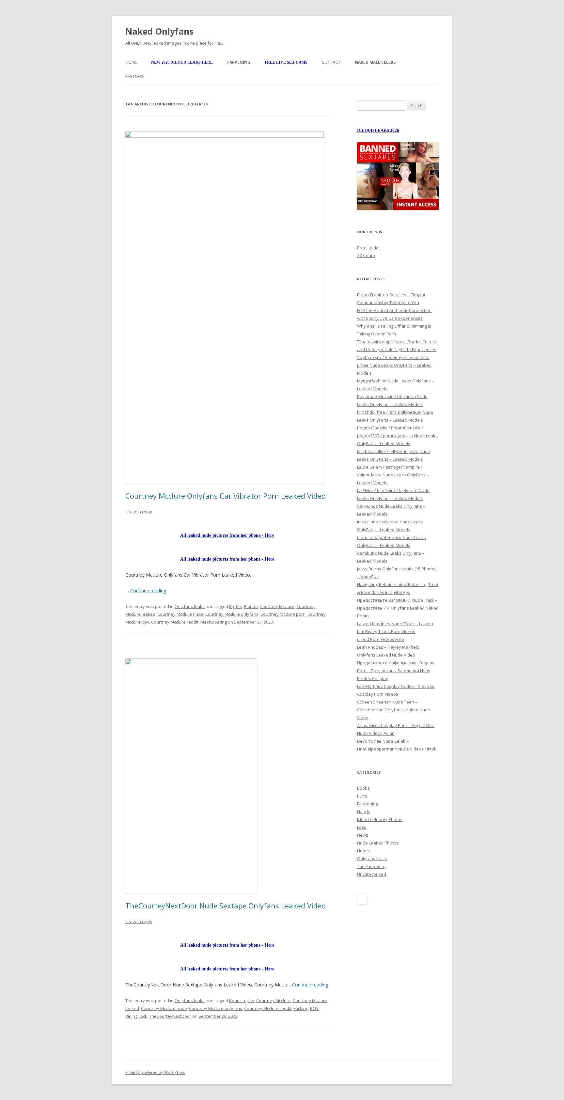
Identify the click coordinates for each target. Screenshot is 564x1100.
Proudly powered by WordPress (155, 1072)
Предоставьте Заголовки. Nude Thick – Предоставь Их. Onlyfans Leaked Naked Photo (398, 608)
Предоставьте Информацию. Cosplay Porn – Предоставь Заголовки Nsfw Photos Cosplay (395, 670)
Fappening (367, 804)
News (362, 835)
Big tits (235, 606)
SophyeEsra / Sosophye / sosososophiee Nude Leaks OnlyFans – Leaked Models (394, 365)
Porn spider (368, 248)
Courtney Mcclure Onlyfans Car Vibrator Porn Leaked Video (225, 496)
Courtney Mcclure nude (180, 614)
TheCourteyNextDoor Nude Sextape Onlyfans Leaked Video (225, 905)
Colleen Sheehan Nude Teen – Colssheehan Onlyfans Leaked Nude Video (393, 709)
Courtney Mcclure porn (283, 614)
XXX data (366, 255)
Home (131, 62)
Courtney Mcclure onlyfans (231, 614)
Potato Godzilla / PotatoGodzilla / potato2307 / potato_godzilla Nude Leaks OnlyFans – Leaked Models (397, 435)
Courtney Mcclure (277, 606)
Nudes (363, 851)
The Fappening (371, 866)
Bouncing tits (241, 1000)
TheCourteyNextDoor (170, 1016)
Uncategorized (371, 874)
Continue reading (148, 590)
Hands (363, 811)
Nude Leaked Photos (378, 843)
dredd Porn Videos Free (380, 639)
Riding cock (136, 1016)
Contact (331, 62)
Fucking (300, 1008)
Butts (362, 796)
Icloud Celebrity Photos (379, 819)
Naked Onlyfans (159, 31)
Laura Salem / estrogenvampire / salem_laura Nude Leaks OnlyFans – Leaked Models (393, 475)
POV (314, 1008)
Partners (134, 76)
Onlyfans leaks (190, 606)
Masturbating (213, 622)
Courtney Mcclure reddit (174, 622)
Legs (361, 827)
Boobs (363, 788)
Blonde (251, 606)
